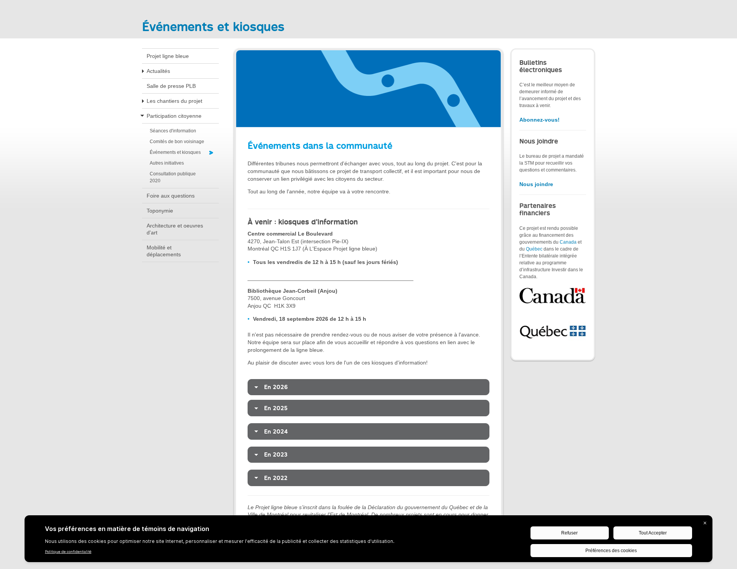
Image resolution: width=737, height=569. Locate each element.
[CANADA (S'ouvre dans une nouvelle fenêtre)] (552, 295)
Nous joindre (536, 184)
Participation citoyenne (174, 116)
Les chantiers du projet (174, 101)
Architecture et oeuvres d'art (175, 229)
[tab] (368, 387)
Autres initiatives (167, 163)
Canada (568, 242)
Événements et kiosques (175, 152)
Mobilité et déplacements (164, 250)
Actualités (158, 71)
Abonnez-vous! (539, 120)
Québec (534, 249)
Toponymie (160, 211)
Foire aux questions (171, 196)
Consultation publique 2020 (173, 177)
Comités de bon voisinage (177, 141)
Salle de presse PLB (171, 86)
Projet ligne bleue (168, 56)
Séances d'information (173, 131)
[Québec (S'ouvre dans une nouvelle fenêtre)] (552, 330)
